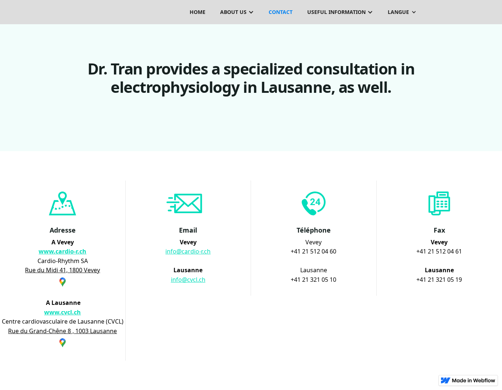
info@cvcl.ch (188, 280)
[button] (237, 12)
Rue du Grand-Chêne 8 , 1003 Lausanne (62, 331)
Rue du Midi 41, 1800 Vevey (62, 270)
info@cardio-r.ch (188, 251)
